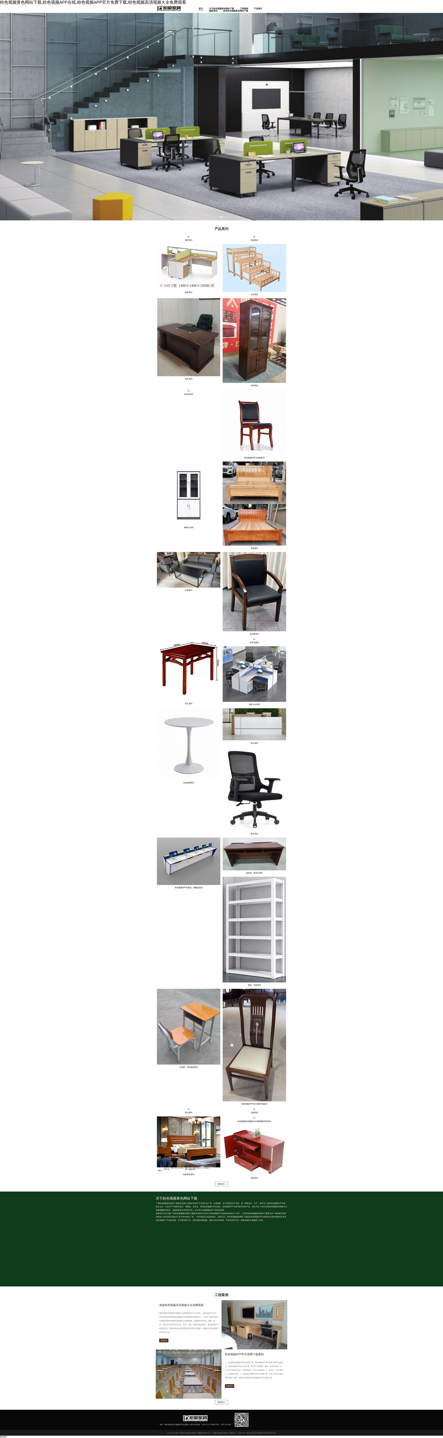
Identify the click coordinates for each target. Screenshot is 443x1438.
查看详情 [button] (164, 1340)
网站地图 (3, 1437)
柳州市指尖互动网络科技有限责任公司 (261, 1433)
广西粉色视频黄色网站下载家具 (223, 1433)
